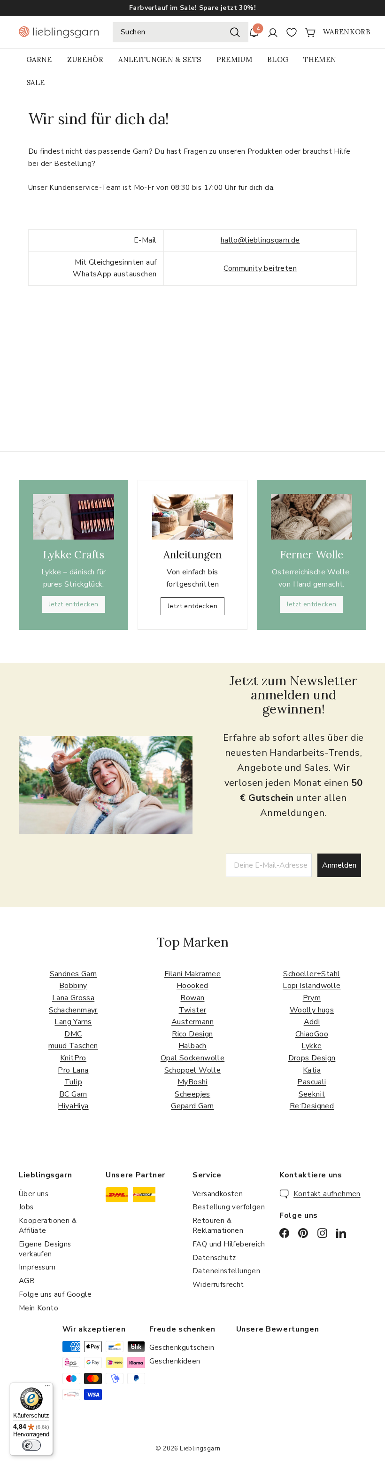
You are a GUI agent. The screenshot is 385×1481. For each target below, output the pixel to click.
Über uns (33, 1194)
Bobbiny (73, 985)
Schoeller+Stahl (311, 974)
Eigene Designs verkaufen (45, 1249)
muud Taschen (73, 1046)
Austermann (192, 1022)
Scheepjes (192, 1094)
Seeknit (312, 1094)
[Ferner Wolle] (311, 517)
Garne (39, 59)
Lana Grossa (73, 998)
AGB (27, 1280)
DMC (73, 1034)
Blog (277, 59)
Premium (234, 59)
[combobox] (180, 32)
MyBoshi (192, 1082)
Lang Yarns (73, 1022)
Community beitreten (260, 268)
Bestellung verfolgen (228, 1207)
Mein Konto (38, 1308)
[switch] (31, 1445)
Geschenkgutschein (182, 1347)
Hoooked (192, 985)
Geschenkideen (174, 1361)
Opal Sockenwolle (192, 1058)
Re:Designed (312, 1106)
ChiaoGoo (311, 1034)
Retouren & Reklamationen (217, 1225)
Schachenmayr (73, 1010)
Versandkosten (217, 1194)
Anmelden (339, 865)
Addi (312, 1022)
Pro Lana (73, 1070)
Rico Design (192, 1034)
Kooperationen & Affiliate (48, 1225)
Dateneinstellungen (226, 1271)
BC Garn (73, 1094)
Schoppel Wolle (192, 1070)
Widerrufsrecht (218, 1284)
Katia (312, 1070)
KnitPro (73, 1058)
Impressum (37, 1267)
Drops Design (312, 1058)
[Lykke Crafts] (73, 517)
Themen (319, 59)
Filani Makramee (192, 974)
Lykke (311, 1046)
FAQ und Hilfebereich (228, 1244)
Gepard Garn (192, 1106)
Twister (193, 1010)
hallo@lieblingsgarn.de (260, 240)
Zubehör (85, 59)
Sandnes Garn (73, 974)
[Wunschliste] (291, 32)
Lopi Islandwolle (311, 985)
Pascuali (311, 1082)
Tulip (73, 1082)
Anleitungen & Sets (159, 59)
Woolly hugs (312, 1010)
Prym (312, 998)
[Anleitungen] (192, 517)
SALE (35, 82)
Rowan (192, 998)
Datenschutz (214, 1257)
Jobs (26, 1207)
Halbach (192, 1046)
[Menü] (47, 1388)
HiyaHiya (73, 1106)
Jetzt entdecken (74, 604)
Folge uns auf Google (55, 1294)
